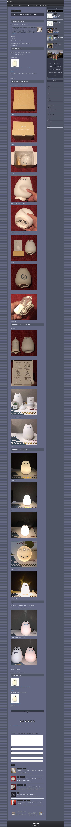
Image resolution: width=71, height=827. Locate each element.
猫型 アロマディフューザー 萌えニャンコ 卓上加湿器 (20, 67)
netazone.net (10, 2)
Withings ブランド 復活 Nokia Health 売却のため (26, 794)
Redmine (12, 5)
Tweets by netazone (51, 78)
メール (12, 751)
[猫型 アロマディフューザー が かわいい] (28, 721)
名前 (12, 747)
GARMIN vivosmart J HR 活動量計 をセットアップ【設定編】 (28, 786)
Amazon (12, 71)
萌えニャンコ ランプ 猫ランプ (16, 703)
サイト (12, 755)
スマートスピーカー (45, 5)
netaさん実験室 (35, 822)
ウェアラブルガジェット (37, 5)
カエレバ (17, 69)
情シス (20, 5)
